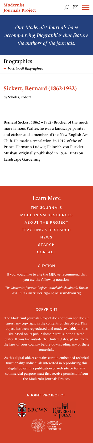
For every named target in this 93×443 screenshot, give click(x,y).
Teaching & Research (46, 230)
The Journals (46, 207)
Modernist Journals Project (20, 7)
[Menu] (85, 7)
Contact (46, 252)
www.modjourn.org (68, 293)
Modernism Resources (46, 215)
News (46, 237)
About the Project (46, 222)
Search (46, 245)
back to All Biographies (25, 68)
